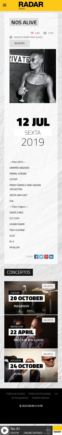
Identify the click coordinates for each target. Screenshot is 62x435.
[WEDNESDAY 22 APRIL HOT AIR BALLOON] (31, 347)
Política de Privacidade (40, 393)
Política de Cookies (15, 393)
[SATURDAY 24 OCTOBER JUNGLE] (31, 381)
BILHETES (20, 43)
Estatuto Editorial (40, 397)
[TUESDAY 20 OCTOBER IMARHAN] (31, 313)
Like (37, 33)
